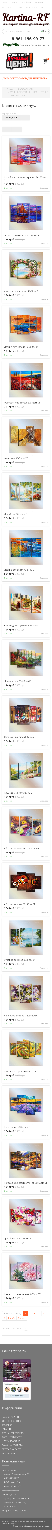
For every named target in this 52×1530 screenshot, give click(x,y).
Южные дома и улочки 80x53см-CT (22, 625)
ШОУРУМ (39, 2)
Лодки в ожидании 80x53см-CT (20, 570)
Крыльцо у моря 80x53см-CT (19, 793)
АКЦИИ (14, 2)
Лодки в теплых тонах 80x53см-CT (21, 347)
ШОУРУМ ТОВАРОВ (11, 1441)
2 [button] (24, 175)
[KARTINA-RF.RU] (26, 19)
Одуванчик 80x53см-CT (16, 458)
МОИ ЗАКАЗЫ (8, 1453)
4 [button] (32, 175)
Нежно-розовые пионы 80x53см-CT (22, 1294)
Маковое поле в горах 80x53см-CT (22, 402)
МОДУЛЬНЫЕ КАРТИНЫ (19, 92)
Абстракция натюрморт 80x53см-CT (22, 848)
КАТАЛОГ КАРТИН (26, 89)
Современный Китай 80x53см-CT (20, 737)
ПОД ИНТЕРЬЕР (40, 92)
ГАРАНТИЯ (7, 1429)
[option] (26, 155)
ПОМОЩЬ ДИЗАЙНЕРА (12, 1445)
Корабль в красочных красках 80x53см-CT (25, 178)
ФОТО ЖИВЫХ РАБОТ (12, 1437)
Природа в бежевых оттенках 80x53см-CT (25, 1183)
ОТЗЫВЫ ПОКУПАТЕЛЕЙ (13, 1433)
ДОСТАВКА (6, 7)
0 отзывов (44, 188)
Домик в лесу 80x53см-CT (17, 681)
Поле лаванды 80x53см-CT (17, 1127)
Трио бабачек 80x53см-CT (17, 1238)
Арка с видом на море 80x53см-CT (22, 291)
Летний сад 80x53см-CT (16, 514)
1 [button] (20, 175)
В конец (21, 1318)
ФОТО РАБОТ (31, 7)
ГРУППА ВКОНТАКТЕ (11, 1449)
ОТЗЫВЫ (18, 7)
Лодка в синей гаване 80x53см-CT (21, 235)
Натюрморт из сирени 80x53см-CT (21, 1015)
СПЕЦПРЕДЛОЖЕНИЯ (11, 1421)
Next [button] (45, 155)
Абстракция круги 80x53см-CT (19, 904)
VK (42, 7)
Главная (11, 89)
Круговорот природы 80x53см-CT (21, 1071)
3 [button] (28, 175)
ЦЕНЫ (4, 2)
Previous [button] (6, 155)
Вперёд (11, 1318)
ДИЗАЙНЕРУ (26, 2)
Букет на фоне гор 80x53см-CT (20, 960)
